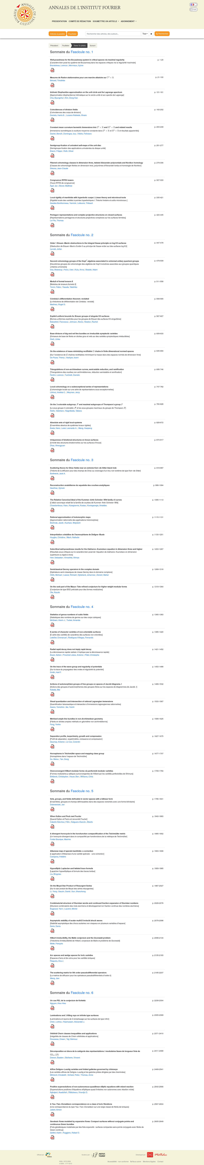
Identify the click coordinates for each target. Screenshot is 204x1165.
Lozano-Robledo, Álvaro (76, 115)
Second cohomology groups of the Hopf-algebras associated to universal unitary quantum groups (94, 261)
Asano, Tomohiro (57, 707)
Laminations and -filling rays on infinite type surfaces (74, 1015)
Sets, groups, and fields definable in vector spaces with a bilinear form (81, 798)
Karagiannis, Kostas (77, 505)
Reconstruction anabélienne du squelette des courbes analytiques (80, 485)
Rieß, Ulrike (55, 339)
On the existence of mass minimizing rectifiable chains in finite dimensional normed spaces (92, 351)
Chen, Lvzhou (56, 1021)
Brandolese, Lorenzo (59, 65)
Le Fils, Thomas (57, 220)
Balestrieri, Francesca (59, 321)
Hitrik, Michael (56, 575)
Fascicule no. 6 (82, 992)
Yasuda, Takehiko (69, 287)
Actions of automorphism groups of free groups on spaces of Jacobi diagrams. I (86, 684)
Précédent (54, 45)
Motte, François (56, 943)
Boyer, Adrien (55, 655)
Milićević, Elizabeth (58, 1075)
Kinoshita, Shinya (71, 557)
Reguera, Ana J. (57, 960)
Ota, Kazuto (55, 592)
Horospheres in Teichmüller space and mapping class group (77, 753)
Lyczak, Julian (56, 249)
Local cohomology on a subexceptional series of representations (79, 386)
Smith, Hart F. (55, 672)
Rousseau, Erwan (57, 1039)
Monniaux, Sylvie (76, 65)
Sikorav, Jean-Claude (59, 168)
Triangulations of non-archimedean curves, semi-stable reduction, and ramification (87, 369)
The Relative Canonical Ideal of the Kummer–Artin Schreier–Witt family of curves (86, 499)
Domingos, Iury (69, 133)
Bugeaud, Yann (56, 908)
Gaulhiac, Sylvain (57, 488)
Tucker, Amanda (73, 620)
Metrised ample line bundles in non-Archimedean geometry (76, 718)
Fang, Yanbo (55, 724)
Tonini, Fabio (55, 287)
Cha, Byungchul (57, 97)
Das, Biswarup (56, 269)
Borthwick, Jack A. (57, 473)
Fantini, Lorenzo (57, 375)
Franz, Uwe (68, 269)
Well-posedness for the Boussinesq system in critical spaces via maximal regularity (87, 59)
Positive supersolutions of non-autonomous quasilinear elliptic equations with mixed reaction (92, 1086)
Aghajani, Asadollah (58, 1092)
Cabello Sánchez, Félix (60, 822)
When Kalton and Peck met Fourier (65, 816)
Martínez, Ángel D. (58, 304)
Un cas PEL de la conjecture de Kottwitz (68, 1000)
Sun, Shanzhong (79, 891)
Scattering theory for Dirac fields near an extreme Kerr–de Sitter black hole (83, 467)
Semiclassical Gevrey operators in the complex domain (74, 569)
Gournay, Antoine (57, 741)
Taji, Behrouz (71, 1039)
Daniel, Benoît (56, 133)
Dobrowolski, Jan (57, 804)
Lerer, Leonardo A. (69, 428)
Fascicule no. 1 (82, 51)
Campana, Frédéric (58, 856)
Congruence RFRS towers (62, 180)
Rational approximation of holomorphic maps (70, 517)
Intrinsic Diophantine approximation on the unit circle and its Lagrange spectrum (86, 92)
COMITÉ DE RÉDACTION (80, 21)
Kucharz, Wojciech (73, 522)
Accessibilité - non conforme (118, 1161)
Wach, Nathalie (73, 537)
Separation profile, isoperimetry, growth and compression (76, 736)
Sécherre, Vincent (72, 1057)
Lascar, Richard (69, 575)
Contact (160, 1161)
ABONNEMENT (128, 21)
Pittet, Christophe (92, 655)
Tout (144, 33)
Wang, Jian (54, 978)
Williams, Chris (86, 776)
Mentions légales (149, 1161)
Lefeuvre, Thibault (85, 203)
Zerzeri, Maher (103, 575)
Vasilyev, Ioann (72, 357)
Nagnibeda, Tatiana (73, 410)
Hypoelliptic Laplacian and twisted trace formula (71, 868)
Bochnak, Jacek (56, 522)
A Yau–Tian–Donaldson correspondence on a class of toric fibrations (81, 1104)
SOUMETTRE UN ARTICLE (105, 21)
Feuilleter (72, 33)
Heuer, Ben (74, 776)
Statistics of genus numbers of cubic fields (69, 614)
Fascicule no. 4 (82, 606)
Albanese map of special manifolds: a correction (71, 851)
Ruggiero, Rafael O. (71, 1132)
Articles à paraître (57, 33)
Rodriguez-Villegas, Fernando (80, 637)
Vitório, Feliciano (84, 133)
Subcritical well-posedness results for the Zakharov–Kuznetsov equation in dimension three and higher (96, 549)
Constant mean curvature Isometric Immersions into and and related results (91, 127)
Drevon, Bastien (57, 1057)
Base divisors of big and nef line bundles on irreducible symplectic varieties (84, 333)
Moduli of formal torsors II (61, 281)
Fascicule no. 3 (82, 459)
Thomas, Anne (87, 1075)
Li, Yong (53, 891)
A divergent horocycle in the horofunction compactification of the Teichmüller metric (87, 833)
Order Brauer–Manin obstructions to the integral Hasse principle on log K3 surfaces (88, 243)
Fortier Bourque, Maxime (60, 839)
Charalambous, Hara (59, 505)
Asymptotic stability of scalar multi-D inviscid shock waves (76, 920)
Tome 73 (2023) (80, 45)
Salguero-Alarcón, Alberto (82, 822)
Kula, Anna (79, 269)
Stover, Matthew (65, 185)
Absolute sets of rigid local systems (66, 422)
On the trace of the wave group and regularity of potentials (76, 666)
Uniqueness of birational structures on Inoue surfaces (74, 439)
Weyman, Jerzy (73, 392)
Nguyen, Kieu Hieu (58, 1003)
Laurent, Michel (70, 908)
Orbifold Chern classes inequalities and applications (73, 1033)
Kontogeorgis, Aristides (97, 505)
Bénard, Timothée (57, 80)
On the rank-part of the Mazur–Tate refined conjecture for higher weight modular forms (88, 586)
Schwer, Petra (73, 1075)
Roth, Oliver (68, 151)
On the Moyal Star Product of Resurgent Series (71, 885)
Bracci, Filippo (56, 151)
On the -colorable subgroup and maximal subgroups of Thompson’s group (86, 404)
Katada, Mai (55, 689)
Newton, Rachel (91, 321)
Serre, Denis (55, 926)
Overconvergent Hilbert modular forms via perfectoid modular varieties (81, 770)
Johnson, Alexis (76, 321)
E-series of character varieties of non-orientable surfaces (75, 631)
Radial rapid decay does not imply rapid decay (70, 649)
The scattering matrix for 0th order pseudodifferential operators (78, 972)
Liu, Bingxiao (55, 874)
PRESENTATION (59, 21)
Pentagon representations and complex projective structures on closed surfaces (86, 214)
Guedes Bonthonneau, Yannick (63, 203)
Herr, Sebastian (56, 557)
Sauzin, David (64, 891)
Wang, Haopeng (85, 428)
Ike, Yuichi (70, 707)
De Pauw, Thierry (57, 357)
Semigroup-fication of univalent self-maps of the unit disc (75, 145)
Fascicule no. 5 (82, 790)
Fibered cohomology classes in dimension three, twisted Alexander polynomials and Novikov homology (96, 162)
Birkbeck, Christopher (59, 776)
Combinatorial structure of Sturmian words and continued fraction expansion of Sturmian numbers (94, 903)
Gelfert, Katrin (56, 1132)
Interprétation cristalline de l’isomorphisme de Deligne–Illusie (77, 534)
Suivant (92, 45)
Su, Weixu (54, 759)
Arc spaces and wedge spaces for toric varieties (71, 955)
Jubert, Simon (56, 1109)
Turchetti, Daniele (72, 375)
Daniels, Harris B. (57, 115)
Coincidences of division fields (64, 109)
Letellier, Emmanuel (58, 637)
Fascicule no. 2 (82, 234)
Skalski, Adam (91, 269)
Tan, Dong (64, 759)
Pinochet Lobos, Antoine (73, 655)
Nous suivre (136, 1161)
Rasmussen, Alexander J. (74, 1021)
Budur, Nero (55, 428)
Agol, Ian (53, 185)
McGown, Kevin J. (57, 620)
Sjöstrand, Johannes (86, 575)
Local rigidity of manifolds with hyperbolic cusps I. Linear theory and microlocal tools (88, 197)
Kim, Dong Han (71, 97)
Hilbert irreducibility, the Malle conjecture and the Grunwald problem (80, 937)
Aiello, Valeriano (57, 410)
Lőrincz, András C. (58, 392)
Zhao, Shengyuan (57, 445)
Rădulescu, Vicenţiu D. (78, 1092)
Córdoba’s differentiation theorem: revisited (69, 298)
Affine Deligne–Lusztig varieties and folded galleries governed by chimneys (84, 1069)
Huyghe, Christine (57, 537)
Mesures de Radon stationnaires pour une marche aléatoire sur (82, 77)
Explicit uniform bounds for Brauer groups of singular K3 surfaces (79, 316)
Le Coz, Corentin (73, 741)
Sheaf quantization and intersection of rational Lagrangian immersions (81, 701)
